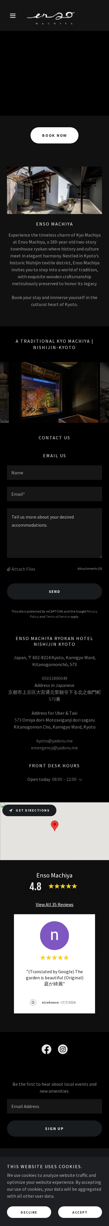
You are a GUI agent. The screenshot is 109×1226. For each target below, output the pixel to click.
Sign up (54, 1128)
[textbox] (54, 472)
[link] (54, 15)
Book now (54, 135)
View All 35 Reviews (55, 904)
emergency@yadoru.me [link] (54, 748)
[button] (14, 15)
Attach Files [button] (23, 569)
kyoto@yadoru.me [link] (54, 741)
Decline (29, 1212)
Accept (79, 1212)
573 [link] (52, 699)
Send (54, 591)
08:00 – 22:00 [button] (64, 779)
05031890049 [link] (54, 678)
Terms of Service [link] (58, 616)
